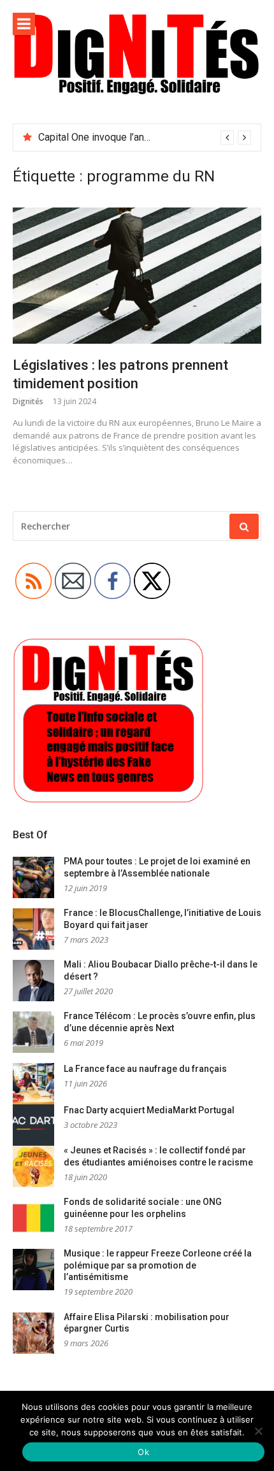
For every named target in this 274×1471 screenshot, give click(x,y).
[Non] (258, 1431)
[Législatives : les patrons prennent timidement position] (137, 276)
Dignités (28, 401)
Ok (143, 1452)
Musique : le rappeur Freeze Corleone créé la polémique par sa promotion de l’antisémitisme (158, 1265)
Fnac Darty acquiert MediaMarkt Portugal (149, 1110)
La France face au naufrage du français (145, 1069)
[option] (144, 137)
